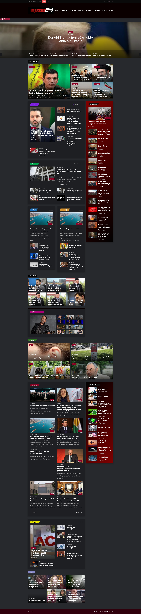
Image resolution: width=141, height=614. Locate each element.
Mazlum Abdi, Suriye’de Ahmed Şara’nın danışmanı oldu (70, 39)
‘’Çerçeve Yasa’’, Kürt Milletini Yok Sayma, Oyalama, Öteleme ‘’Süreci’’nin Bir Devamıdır (74, 120)
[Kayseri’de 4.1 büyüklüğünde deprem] (61, 527)
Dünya (73, 10)
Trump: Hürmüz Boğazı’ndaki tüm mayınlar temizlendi (40, 230)
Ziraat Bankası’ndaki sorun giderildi (47, 198)
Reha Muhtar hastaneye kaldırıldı (84, 377)
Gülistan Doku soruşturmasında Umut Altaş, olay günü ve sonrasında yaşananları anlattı (69, 408)
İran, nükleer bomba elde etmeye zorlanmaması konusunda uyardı (101, 94)
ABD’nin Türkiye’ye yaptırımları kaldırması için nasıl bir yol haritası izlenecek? (104, 184)
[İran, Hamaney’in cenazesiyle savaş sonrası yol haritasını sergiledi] (92, 192)
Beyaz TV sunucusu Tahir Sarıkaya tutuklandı (104, 395)
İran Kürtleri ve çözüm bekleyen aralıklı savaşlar (103, 160)
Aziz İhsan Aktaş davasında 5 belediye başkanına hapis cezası (81, 77)
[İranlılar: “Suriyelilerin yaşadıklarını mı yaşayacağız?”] (92, 168)
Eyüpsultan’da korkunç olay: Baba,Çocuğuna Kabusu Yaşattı (73, 583)
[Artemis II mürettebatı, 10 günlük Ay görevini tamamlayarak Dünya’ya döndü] (92, 449)
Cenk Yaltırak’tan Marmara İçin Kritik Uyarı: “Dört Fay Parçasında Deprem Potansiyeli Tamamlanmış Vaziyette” (74, 538)
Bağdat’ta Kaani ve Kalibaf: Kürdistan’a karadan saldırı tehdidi (97, 123)
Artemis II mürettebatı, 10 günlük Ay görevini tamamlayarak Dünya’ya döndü (104, 450)
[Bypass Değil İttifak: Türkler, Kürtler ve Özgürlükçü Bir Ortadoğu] (92, 147)
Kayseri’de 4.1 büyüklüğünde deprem (73, 528)
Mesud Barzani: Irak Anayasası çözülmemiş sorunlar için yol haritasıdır (76, 266)
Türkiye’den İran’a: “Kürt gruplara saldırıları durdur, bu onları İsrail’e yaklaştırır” (47, 152)
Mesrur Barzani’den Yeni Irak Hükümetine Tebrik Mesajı (68, 437)
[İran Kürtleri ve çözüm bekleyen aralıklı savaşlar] (92, 161)
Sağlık (31, 345)
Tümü (73, 104)
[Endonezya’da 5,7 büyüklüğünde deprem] (34, 264)
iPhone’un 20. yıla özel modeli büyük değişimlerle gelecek (103, 389)
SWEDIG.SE (30, 611)
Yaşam (104, 10)
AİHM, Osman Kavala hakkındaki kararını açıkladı (75, 302)
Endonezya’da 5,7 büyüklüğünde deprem (46, 265)
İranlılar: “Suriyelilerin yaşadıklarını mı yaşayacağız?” (103, 167)
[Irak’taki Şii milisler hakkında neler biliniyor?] (92, 140)
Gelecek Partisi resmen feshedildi (42, 406)
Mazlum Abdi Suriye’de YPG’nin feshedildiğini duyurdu (45, 92)
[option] (70, 40)
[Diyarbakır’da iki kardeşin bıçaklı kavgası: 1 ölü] (42, 542)
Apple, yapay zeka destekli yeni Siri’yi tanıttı (104, 426)
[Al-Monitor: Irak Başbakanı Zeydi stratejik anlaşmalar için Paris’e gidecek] (64, 254)
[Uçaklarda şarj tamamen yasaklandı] (92, 443)
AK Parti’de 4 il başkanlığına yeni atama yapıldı (57, 1)
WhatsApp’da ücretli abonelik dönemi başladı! (103, 420)
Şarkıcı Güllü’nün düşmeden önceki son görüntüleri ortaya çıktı (55, 583)
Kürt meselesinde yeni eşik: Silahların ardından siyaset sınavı (74, 111)
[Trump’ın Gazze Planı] (37, 596)
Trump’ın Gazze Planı (37, 601)
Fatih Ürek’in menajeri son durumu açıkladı (39, 452)
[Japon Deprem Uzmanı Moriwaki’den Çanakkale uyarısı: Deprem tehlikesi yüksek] (92, 209)
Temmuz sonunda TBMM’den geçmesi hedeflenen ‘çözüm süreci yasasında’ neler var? (104, 226)
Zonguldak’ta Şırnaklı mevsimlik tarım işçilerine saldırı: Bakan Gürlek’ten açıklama (74, 556)
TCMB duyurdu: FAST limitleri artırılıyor (45, 191)
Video (110, 10)
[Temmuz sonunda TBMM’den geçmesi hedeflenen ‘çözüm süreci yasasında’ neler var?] (92, 225)
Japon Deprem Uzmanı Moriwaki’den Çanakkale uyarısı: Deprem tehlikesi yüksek (104, 210)
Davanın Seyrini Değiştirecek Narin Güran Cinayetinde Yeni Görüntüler (55, 598)
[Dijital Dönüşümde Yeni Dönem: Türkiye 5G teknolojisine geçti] (92, 458)
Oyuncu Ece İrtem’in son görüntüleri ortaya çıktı (36, 585)
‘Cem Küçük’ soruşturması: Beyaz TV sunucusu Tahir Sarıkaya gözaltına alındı (104, 404)
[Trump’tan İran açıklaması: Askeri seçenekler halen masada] (34, 246)
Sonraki (77, 512)
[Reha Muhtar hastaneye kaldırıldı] (92, 370)
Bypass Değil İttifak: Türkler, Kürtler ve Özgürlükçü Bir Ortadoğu (104, 146)
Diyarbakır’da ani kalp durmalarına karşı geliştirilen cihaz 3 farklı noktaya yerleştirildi (91, 358)
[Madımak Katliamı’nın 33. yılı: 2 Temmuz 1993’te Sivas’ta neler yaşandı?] (92, 218)
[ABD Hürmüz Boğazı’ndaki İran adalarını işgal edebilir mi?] (92, 175)
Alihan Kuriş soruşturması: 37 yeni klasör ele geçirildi (35, 301)
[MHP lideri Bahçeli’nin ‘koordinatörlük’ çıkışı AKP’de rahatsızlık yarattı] (92, 235)
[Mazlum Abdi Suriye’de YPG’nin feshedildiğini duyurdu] (49, 81)
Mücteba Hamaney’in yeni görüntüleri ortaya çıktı (102, 77)
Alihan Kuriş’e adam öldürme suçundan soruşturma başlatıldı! (75, 287)
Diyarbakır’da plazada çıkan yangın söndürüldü (46, 564)
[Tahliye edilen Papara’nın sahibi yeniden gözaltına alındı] (61, 198)
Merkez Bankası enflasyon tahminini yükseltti (74, 191)
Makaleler (65, 10)
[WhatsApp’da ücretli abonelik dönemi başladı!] (92, 421)
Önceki (34, 512)
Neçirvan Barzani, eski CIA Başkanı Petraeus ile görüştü (68, 500)
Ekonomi (96, 10)
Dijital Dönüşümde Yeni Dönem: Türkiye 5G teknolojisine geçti (104, 457)
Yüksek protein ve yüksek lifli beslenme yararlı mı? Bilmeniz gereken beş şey (48, 376)
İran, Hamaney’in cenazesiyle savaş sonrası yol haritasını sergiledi (103, 193)
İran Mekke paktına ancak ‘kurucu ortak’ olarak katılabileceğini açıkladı (80, 94)
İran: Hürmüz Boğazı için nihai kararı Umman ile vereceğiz (41, 437)
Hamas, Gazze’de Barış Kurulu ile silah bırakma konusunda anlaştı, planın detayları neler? (104, 132)
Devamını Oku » (63, 184)
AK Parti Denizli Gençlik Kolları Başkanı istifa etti (35, 288)
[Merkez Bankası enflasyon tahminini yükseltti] (61, 190)
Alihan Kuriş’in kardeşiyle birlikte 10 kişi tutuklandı (55, 288)
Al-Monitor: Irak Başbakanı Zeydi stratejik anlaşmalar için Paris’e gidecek (75, 256)
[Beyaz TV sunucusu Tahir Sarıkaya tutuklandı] (92, 397)
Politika (88, 10)
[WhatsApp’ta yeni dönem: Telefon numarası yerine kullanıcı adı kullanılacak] (92, 412)
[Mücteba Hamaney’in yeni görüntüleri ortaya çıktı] (103, 72)
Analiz (57, 10)
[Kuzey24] (41, 10)
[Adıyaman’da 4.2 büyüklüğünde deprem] (61, 546)
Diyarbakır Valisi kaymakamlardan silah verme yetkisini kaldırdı (68, 469)
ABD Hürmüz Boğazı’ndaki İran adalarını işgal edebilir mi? (104, 175)
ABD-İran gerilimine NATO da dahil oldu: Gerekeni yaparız (45, 257)
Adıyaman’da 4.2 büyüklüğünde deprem (73, 547)
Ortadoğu (80, 10)
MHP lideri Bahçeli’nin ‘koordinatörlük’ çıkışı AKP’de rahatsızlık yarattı (103, 235)
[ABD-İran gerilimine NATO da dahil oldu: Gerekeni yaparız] (34, 256)
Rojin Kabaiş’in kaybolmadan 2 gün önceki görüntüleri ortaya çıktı (75, 598)
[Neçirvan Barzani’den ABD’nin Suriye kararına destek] (64, 246)
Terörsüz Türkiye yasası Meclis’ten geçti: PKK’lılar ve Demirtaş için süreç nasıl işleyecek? (74, 130)
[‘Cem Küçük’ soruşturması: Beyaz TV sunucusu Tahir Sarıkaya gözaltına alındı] (92, 403)
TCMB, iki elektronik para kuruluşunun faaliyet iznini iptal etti (69, 171)
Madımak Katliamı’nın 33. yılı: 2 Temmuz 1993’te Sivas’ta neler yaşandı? (104, 217)
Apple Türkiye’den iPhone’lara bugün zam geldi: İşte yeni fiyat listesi (104, 435)
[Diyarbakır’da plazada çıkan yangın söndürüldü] (34, 564)
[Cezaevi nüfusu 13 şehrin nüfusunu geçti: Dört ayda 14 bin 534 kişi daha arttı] (92, 201)
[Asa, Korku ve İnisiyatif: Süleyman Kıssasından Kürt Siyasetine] (92, 154)
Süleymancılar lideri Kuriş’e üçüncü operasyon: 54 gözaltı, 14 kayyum (55, 301)
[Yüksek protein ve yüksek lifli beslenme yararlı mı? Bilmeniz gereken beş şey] (49, 370)
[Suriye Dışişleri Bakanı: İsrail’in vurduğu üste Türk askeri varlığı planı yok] (42, 124)
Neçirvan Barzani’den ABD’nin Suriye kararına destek (75, 247)
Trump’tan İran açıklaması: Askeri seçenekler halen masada (44, 248)
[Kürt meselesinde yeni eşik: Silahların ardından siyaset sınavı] (61, 110)
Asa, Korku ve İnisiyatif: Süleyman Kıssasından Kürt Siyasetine (104, 153)
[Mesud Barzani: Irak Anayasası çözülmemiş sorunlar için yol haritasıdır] (64, 264)
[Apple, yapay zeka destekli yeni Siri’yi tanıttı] (92, 428)
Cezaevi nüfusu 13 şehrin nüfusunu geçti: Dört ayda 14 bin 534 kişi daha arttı (104, 201)
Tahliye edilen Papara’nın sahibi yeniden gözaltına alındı (74, 199)
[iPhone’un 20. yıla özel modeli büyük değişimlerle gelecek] (92, 390)
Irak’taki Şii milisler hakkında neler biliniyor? (104, 139)
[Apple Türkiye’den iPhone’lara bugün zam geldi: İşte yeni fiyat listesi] (92, 434)
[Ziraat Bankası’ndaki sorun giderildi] (34, 198)
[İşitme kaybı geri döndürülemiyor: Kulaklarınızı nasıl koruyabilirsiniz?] (49, 352)
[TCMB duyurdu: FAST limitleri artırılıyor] (34, 190)
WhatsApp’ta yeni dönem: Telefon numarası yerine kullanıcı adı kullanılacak (104, 412)
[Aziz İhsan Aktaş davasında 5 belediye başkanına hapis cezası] (81, 72)
